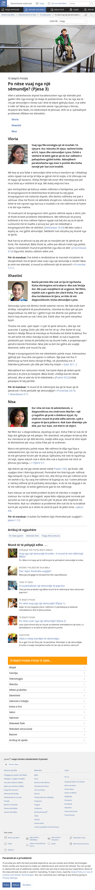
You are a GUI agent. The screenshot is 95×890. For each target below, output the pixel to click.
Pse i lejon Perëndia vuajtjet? (35, 571)
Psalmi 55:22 (63, 377)
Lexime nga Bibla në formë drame (46, 827)
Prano (6, 885)
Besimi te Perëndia (11, 805)
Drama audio (39, 823)
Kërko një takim (70, 785)
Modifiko (27, 885)
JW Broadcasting (41, 812)
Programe (38, 801)
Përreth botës (69, 815)
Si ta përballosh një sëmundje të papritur (42, 585)
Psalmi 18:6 (60, 468)
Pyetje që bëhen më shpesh (74, 782)
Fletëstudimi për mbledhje (44, 797)
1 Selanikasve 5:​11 (18, 394)
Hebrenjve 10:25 (54, 227)
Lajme (66, 770)
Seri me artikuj (39, 790)
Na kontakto (69, 789)
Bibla (36, 775)
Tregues (37, 805)
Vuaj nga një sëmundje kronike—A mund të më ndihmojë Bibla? (51, 555)
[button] (34, 9)
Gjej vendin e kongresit (54, 838)
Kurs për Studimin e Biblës (13, 782)
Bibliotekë (38, 770)
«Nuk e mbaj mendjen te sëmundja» (39, 638)
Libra (36, 779)
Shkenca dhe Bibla (10, 808)
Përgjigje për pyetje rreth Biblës (15, 775)
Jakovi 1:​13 (14, 520)
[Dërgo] (86, 14)
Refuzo (16, 885)
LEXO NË (54, 21)
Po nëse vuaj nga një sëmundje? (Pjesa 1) (42, 603)
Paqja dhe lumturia (11, 790)
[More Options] (91, 14)
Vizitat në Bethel (70, 793)
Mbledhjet (68, 796)
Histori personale (70, 811)
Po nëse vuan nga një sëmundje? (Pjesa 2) (42, 621)
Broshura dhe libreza (41, 782)
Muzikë (37, 819)
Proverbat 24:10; (66, 390)
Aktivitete (67, 807)
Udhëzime (38, 808)
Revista (37, 793)
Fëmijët (6, 801)
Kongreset (68, 804)
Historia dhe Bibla (10, 812)
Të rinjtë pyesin (45, 15)
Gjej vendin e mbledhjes (32, 838)
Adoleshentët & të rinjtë (27, 15)
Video (36, 816)
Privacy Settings (9, 877)
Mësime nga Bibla (7, 15)
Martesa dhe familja (11, 793)
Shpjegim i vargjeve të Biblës (14, 779)
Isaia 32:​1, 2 (70, 364)
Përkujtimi (68, 800)
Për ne (66, 777)
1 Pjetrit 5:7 (37, 463)
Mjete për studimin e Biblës (14, 786)
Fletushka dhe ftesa (41, 786)
